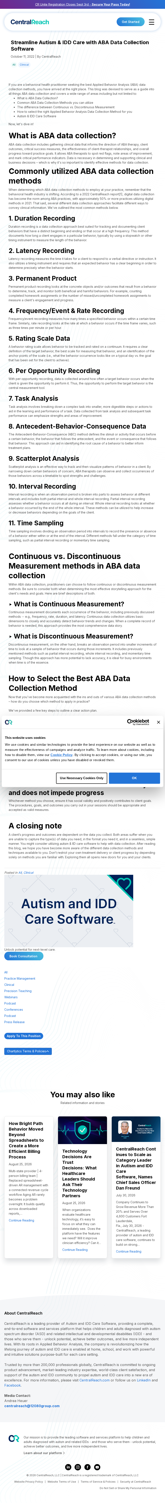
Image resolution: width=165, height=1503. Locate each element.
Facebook (12, 1385)
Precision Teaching (18, 991)
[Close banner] (158, 722)
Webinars (11, 997)
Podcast (10, 1003)
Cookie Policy (61, 755)
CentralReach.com (94, 1380)
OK (134, 778)
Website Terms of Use (61, 1481)
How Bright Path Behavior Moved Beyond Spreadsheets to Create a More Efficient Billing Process (26, 1140)
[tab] (82, 1051)
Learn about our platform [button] (43, 1453)
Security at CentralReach (135, 1481)
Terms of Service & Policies (98, 1481)
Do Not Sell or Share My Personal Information (128, 1488)
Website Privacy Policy (28, 1481)
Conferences (13, 1009)
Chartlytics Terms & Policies (26, 1051)
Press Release (14, 1022)
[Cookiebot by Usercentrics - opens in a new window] (130, 722)
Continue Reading (21, 1220)
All (13, 64)
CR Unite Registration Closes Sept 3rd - (82, 4)
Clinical (24, 64)
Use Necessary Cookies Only (81, 778)
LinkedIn (144, 1380)
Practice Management (19, 978)
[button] (151, 22)
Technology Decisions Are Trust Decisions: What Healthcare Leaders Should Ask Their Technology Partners (79, 1173)
